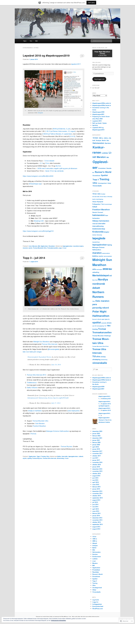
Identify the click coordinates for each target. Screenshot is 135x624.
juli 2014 (95, 502)
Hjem (24, 41)
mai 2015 (95, 480)
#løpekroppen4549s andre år (101, 103)
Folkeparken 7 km (98, 204)
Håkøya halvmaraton (100, 221)
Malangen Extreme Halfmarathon (57, 431)
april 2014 (95, 509)
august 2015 (96, 476)
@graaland (42, 357)
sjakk (102, 319)
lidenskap (99, 235)
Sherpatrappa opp (35, 184)
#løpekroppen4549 (98, 112)
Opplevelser (44, 246)
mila (94, 269)
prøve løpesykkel (73, 410)
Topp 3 (39, 456)
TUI (94, 356)
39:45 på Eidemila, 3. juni (61, 129)
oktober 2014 (96, 496)
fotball (94, 207)
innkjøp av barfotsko (35, 410)
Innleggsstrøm (97, 604)
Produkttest (102, 168)
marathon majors (78, 246)
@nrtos (49, 357)
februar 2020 (96, 442)
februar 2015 (96, 487)
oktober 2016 (96, 465)
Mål (36, 41)
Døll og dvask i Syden (99, 123)
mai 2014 (95, 507)
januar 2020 (96, 445)
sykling (29, 458)
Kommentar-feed (97, 606)
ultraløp (103, 357)
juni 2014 (95, 504)
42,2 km (58, 166)
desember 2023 (97, 431)
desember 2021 (97, 438)
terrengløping (100, 326)
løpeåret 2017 (76, 64)
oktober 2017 (96, 456)
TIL (105, 326)
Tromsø (102, 328)
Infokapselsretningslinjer (58, 620)
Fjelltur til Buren (32, 387)
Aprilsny (95, 125)
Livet (30, 246)
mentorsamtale (108, 256)
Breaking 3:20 (39, 221)
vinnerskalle (99, 363)
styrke (30, 248)
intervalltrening (98, 226)
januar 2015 (96, 489)
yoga (60, 248)
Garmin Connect (97, 212)
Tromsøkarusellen (52, 248)
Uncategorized (102, 183)
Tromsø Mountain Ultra (40, 248)
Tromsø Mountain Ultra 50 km (100, 346)
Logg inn (95, 602)
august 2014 (96, 500)
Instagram (40, 112)
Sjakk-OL (107, 319)
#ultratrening (43, 398)
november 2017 (97, 453)
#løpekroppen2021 (98, 114)
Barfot (104, 140)
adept (103, 194)
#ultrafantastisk (33, 398)
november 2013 (97, 520)
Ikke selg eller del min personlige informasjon (85, 617)
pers (94, 304)
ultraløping (96, 359)
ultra (98, 356)
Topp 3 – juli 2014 (34, 258)
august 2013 (96, 527)
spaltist (96, 322)
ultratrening (60, 458)
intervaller (65, 456)
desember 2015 (97, 469)
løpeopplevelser (68, 246)
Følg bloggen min (99, 79)
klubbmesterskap (98, 229)
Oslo (93, 301)
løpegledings (96, 242)
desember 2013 (97, 518)
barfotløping (99, 199)
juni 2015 (95, 478)
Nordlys (103, 279)
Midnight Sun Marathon (41, 341)
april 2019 (95, 447)
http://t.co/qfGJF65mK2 (61, 398)
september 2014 (97, 498)
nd (110, 275)
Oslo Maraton (40, 423)
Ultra (47, 456)
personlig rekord (100, 307)
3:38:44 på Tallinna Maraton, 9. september (57, 134)
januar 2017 (96, 460)
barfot (94, 199)
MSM (105, 269)
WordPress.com (97, 609)
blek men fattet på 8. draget (32, 352)
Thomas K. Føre (103, 420)
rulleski (81, 456)
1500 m (101, 138)
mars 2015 (95, 484)
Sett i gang (91, 2)
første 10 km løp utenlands (54, 171)
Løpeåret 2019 (96, 121)
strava (109, 323)
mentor (101, 256)
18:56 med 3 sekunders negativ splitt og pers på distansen (57, 168)
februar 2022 (96, 436)
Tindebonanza (31, 382)
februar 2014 (96, 513)
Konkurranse (96, 556)
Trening (43, 456)
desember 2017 (97, 451)
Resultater (52, 246)
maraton (25, 248)
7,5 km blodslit (49, 161)
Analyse (98, 140)
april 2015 (95, 482)
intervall (95, 224)
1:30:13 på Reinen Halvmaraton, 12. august (60, 131)
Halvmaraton (98, 143)
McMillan (95, 256)
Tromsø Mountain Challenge (101, 336)
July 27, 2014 (55, 403)
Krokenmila (98, 231)
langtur (106, 232)
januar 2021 (96, 440)
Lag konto (95, 600)
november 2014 (97, 493)
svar (64, 248)
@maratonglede (53, 349)
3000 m (106, 138)
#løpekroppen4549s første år (101, 105)
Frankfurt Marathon (39, 426)
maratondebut (106, 253)
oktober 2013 (96, 522)
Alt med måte (96, 196)
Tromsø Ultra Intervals (49, 344)
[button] (53, 89)
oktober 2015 (96, 473)
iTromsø (33, 433)
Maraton (34, 246)
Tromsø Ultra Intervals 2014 (36, 375)
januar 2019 (96, 449)
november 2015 (97, 471)
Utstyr (109, 183)
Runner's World (103, 172)
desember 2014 (97, 491)
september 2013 (97, 524)
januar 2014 (96, 516)
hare (106, 215)
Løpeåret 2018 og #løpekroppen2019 (46, 55)
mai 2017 (95, 458)
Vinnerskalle (97, 186)
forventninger (108, 204)
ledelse (94, 235)
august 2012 (96, 529)
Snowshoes (96, 175)
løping (109, 245)
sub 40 (94, 326)
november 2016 (97, 462)
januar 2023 (96, 433)
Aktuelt (94, 543)
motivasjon (99, 269)
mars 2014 (95, 511)
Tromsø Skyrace (66, 446)
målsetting (95, 272)
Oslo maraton (102, 300)
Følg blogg (96, 62)
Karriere (108, 143)
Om (31, 41)
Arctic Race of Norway (106, 196)
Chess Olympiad (97, 202)
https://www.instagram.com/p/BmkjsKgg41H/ (38, 231)
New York (94, 280)
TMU (109, 325)
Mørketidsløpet (100, 275)
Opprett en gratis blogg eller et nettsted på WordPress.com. (53, 617)
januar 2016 (96, 467)
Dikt (108, 140)
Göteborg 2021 (106, 398)
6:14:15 (72, 136)
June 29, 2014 (56, 364)
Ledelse (105, 153)
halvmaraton (98, 215)
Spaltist (104, 175)
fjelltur (59, 456)
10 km (47, 163)
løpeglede (98, 238)
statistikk (103, 323)
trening (95, 329)
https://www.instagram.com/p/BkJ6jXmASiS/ (38, 176)
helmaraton (96, 218)
